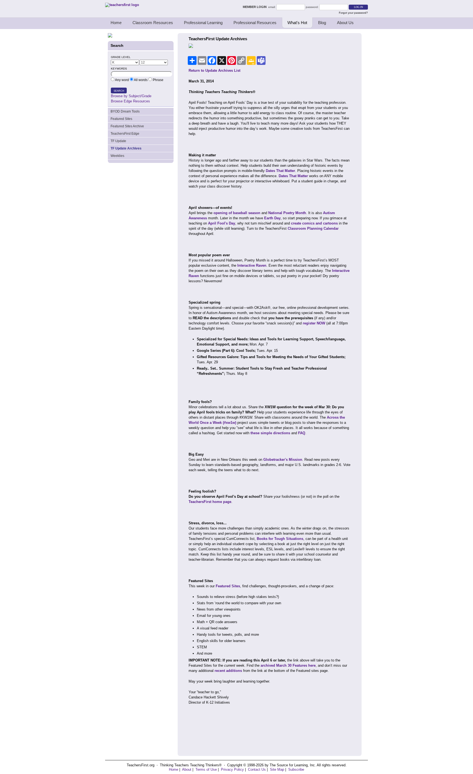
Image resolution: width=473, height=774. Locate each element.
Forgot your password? (353, 12)
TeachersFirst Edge (125, 134)
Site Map (277, 769)
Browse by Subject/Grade (131, 96)
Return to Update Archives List (214, 70)
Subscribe (296, 769)
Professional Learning (203, 22)
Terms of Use (206, 769)
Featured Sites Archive (127, 126)
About (186, 769)
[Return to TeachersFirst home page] (122, 5)
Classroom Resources (152, 22)
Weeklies (117, 156)
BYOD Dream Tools (125, 111)
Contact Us (257, 769)
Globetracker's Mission (282, 460)
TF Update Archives (126, 148)
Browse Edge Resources (130, 101)
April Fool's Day (221, 223)
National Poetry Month (287, 213)
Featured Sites (121, 119)
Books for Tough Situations (280, 539)
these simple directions (270, 433)
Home (116, 22)
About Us (345, 22)
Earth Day (272, 218)
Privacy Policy (232, 769)
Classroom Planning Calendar (313, 228)
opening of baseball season (237, 213)
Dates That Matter (280, 171)
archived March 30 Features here (288, 665)
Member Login (255, 6)
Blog (322, 22)
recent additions (228, 671)
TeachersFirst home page (210, 502)
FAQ (301, 433)
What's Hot (297, 22)
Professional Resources (254, 22)
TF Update (118, 141)
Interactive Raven (251, 265)
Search (119, 91)
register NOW (314, 323)
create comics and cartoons (314, 223)
